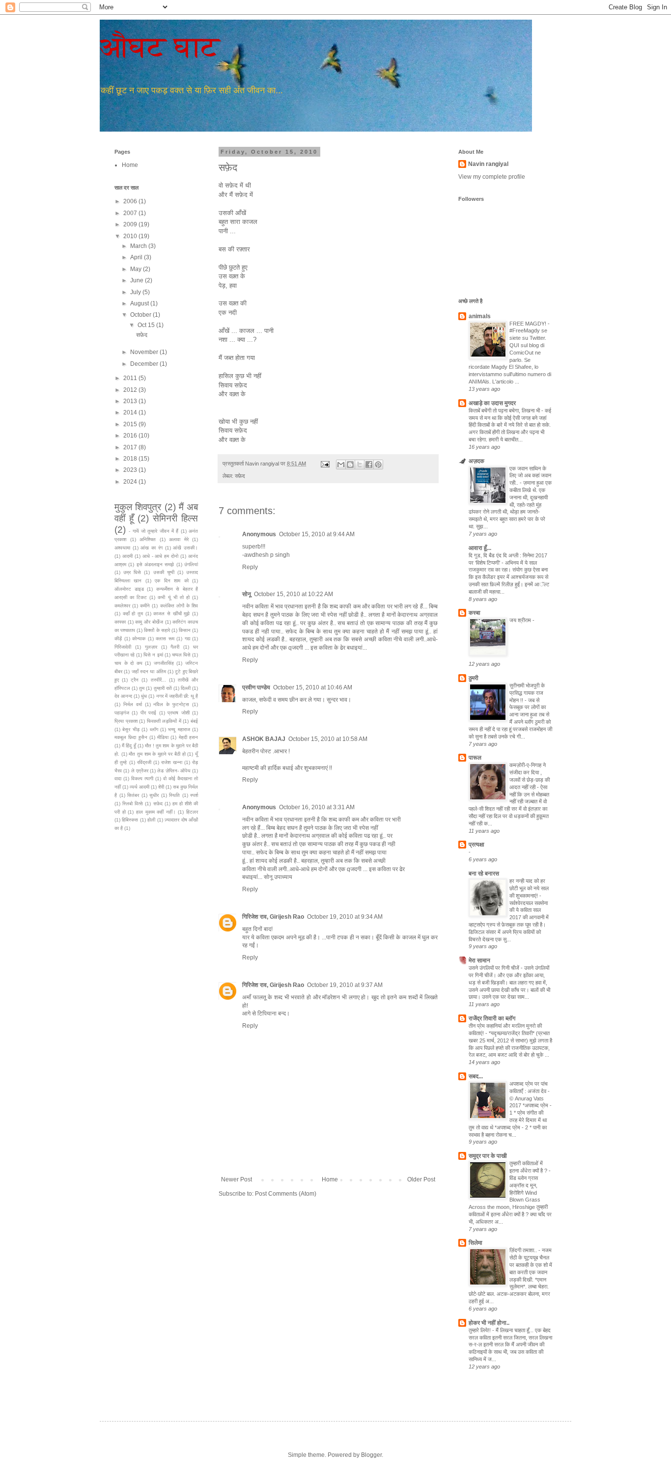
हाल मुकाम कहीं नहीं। (156, 812)
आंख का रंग (151, 547)
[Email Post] (324, 463)
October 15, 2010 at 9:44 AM (317, 534)
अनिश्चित (148, 539)
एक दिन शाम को (171, 580)
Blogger (371, 1454)
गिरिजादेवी (122, 647)
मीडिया (162, 737)
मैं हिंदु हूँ (129, 745)
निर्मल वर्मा (132, 704)
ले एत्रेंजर (139, 770)
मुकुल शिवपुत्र (137, 507)
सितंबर (133, 795)
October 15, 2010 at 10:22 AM (293, 594)
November (145, 352)
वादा (117, 778)
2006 (131, 201)
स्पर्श (194, 795)
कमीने (145, 605)
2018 (131, 458)
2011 (131, 378)
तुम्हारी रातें (163, 688)
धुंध (144, 696)
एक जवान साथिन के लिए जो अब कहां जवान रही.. (530, 475)
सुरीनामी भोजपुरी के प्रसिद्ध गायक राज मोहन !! (527, 693)
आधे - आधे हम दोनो (160, 556)
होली (151, 819)
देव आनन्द (123, 696)
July (136, 292)
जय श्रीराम (520, 620)
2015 (131, 424)
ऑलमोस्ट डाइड (129, 589)
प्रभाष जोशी (178, 712)
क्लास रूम (165, 638)
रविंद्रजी (144, 762)
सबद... (476, 1076)
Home (330, 1179)
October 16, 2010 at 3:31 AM (317, 807)
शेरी (161, 787)
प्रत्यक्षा (476, 844)
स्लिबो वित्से (132, 803)
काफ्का (120, 622)
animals (480, 316)
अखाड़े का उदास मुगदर (492, 403)
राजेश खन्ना (171, 762)
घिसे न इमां (153, 654)
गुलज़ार (151, 647)
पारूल (475, 757)
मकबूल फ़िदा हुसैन (130, 737)
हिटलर (192, 812)
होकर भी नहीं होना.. (489, 1322)
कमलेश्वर (122, 605)
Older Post (421, 1179)
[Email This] (341, 464)
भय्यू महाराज (179, 729)
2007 (131, 213)
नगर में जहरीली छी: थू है (177, 696)
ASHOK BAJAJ (263, 739)
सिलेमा (475, 1242)
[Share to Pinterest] (378, 464)
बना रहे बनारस (484, 873)
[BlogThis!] (350, 464)
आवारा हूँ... (480, 548)
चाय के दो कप (128, 663)
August (140, 303)
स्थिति (174, 795)
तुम (141, 688)
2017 (131, 447)
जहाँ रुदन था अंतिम (149, 671)
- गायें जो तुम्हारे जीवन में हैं (153, 531)
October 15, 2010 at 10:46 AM (312, 687)
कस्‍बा (474, 612)
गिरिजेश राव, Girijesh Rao (273, 916)
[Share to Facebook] (369, 464)
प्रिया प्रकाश (126, 721)
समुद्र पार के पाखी (488, 1155)
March (139, 246)
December (145, 363)
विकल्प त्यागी (142, 778)
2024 (131, 481)
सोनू (246, 594)
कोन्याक (138, 638)
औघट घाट (160, 47)
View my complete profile (491, 176)
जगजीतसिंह (164, 663)
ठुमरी (473, 678)
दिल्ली (186, 688)
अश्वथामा (122, 547)
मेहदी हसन (188, 737)
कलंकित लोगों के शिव (179, 605)
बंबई (194, 721)
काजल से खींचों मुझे (171, 613)
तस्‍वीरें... (158, 680)
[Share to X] (359, 464)
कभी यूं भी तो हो (173, 597)
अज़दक (476, 461)
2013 (131, 401)
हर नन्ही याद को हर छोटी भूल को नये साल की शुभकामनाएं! (529, 888)
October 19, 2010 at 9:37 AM (345, 985)
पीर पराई (148, 712)
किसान (185, 630)
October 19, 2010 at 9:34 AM (345, 916)
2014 (131, 412)
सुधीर (154, 795)
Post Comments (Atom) (285, 1193)
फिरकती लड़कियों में (164, 721)
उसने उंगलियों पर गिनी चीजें (495, 968)
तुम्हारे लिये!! (480, 1330)
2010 (131, 236)
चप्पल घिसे (181, 654)
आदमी (127, 556)
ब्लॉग (154, 729)
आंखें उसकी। (185, 547)
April (137, 257)
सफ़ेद (240, 476)
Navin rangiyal (488, 164)
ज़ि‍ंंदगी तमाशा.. (523, 1250)
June (137, 280)
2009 (131, 224)
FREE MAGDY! (528, 324)
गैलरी (174, 647)
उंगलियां (191, 564)
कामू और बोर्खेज (149, 622)
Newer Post (236, 1179)
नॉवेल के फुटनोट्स (171, 704)
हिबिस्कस (130, 819)
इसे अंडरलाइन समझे (155, 564)
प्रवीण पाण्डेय (256, 687)
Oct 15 (147, 325)
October (141, 314)
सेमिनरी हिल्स (175, 518)
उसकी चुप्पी (163, 572)
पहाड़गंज (121, 712)
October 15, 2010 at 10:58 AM (327, 739)
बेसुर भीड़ (130, 729)
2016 (131, 435)
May (136, 269)
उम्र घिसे (132, 572)
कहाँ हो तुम (133, 613)
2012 (131, 389)
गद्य (187, 638)
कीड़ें (118, 638)
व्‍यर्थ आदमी (139, 787)
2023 (131, 469)
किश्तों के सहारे (156, 630)
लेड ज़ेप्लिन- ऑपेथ (174, 770)
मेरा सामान (479, 960)
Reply (250, 567)
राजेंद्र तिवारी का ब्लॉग (492, 1018)
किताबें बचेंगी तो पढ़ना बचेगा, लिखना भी (505, 410)
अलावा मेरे (179, 539)
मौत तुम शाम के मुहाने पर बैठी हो (157, 754)
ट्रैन (135, 680)
